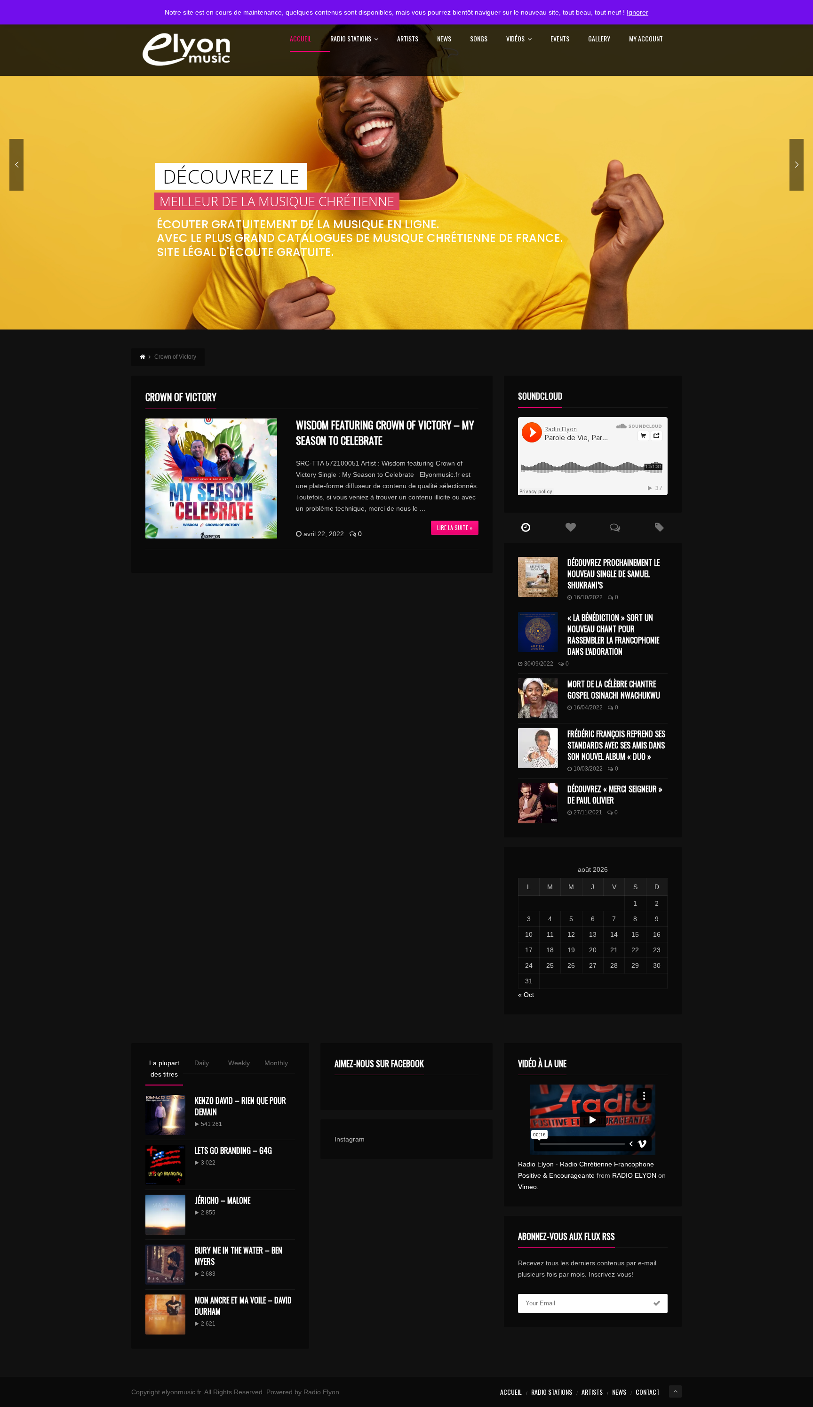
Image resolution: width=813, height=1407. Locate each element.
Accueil (300, 39)
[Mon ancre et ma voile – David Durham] (165, 1314)
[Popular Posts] (570, 527)
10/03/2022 (588, 768)
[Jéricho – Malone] (165, 1215)
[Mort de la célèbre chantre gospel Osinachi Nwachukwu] (538, 698)
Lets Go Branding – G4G (233, 1150)
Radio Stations (350, 39)
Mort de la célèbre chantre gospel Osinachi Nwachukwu (613, 689)
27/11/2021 (588, 812)
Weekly (239, 1063)
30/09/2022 (538, 663)
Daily (201, 1063)
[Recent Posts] (526, 527)
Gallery (599, 39)
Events (559, 39)
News (444, 39)
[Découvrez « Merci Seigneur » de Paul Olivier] (538, 803)
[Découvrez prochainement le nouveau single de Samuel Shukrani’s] (538, 577)
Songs (478, 39)
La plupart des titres (164, 1068)
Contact (648, 1392)
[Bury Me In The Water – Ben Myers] (165, 1265)
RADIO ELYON (634, 1175)
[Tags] (659, 527)
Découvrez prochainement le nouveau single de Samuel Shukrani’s (613, 574)
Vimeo (527, 1186)
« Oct (526, 994)
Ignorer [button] (637, 12)
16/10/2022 (588, 597)
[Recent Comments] (615, 527)
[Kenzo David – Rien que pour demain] (165, 1115)
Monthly (276, 1063)
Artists (407, 39)
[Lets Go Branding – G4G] (165, 1165)
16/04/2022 (588, 707)
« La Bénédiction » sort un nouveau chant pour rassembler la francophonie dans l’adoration (613, 634)
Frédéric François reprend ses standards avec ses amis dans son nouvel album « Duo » (616, 745)
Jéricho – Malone (222, 1200)
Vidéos (515, 39)
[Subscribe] (657, 1303)
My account (646, 39)
